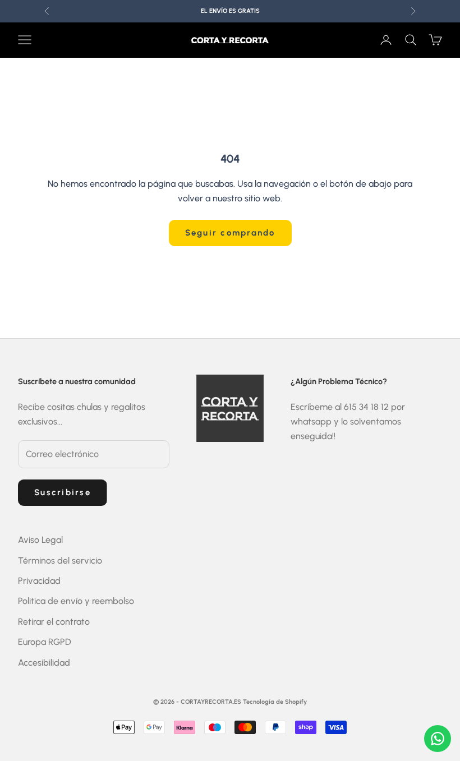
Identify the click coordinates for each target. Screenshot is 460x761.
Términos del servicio (60, 560)
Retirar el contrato (54, 621)
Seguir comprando (230, 233)
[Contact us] (437, 738)
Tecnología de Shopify (275, 701)
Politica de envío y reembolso (76, 601)
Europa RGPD (44, 642)
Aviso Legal (40, 539)
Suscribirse (62, 492)
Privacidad (39, 580)
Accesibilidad (44, 662)
